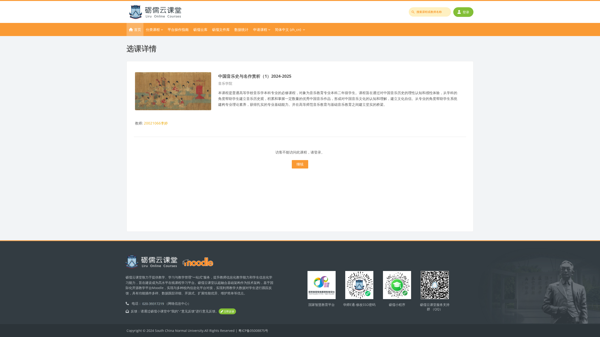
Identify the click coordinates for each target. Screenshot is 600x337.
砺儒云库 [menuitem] (200, 29)
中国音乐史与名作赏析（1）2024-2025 (254, 76)
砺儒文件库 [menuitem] (221, 29)
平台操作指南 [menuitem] (178, 29)
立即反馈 (228, 311)
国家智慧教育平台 (321, 304)
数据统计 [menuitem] (241, 29)
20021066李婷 (156, 123)
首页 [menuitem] (137, 29)
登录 (466, 12)
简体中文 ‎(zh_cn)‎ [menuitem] (288, 29)
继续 (300, 164)
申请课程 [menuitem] (260, 29)
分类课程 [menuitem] (153, 29)
